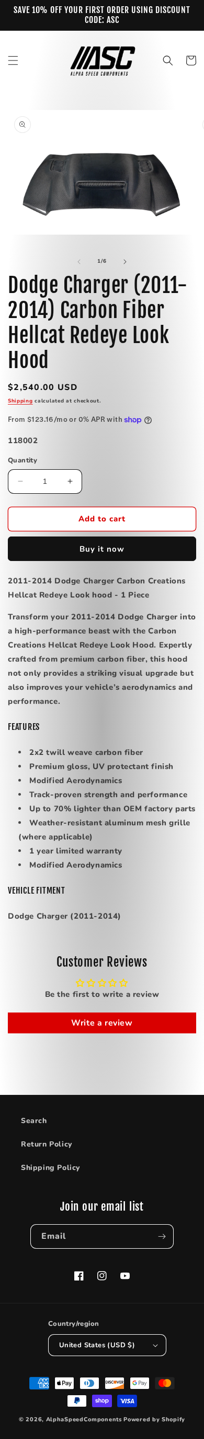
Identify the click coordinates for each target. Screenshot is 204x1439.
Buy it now (102, 549)
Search (34, 1121)
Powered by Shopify (154, 1419)
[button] (13, 60)
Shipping (20, 401)
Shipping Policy (50, 1168)
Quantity (22, 460)
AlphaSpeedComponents (84, 1419)
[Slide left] (78, 261)
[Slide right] (125, 261)
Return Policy (46, 1144)
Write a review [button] (101, 1023)
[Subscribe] (161, 1236)
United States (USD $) (97, 1345)
